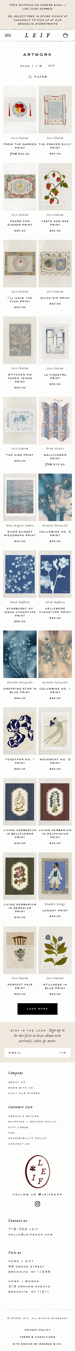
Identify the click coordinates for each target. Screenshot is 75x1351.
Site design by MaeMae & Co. (37, 1344)
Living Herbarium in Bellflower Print (20, 833)
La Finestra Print (55, 376)
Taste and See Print (55, 222)
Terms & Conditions (37, 1337)
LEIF (25, 1318)
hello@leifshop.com (30, 1234)
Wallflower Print (55, 456)
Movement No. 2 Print (55, 761)
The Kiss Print (20, 455)
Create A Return (23, 1116)
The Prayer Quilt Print (55, 145)
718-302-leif (23, 1229)
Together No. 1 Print (20, 761)
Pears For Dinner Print (20, 222)
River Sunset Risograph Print (20, 533)
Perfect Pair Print (20, 986)
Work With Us (20, 1088)
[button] (8, 35)
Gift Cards (18, 1127)
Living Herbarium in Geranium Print (20, 908)
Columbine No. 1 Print (55, 690)
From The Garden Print (20, 145)
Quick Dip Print (55, 298)
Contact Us (19, 1144)
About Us (16, 1082)
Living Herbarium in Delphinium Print (55, 833)
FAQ (11, 1133)
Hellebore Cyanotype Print (55, 610)
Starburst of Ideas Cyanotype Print (20, 612)
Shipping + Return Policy (32, 1122)
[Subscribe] (64, 1053)
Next (51, 66)
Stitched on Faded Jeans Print (20, 378)
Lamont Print (55, 910)
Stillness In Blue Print (55, 986)
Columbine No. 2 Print (55, 533)
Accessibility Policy (27, 1138)
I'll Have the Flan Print (20, 299)
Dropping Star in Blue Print (20, 690)
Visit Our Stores (24, 1093)
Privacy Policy (37, 1330)
